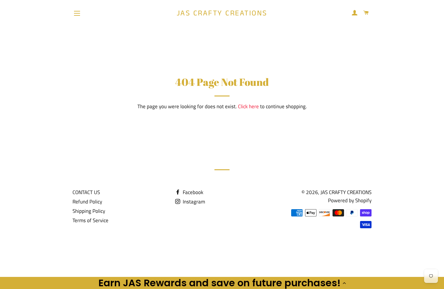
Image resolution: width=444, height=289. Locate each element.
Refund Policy (87, 202)
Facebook (192, 192)
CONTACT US (86, 192)
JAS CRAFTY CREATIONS (222, 13)
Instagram (193, 202)
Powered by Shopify (350, 200)
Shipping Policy (88, 211)
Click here (248, 106)
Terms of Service (90, 220)
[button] (222, 283)
